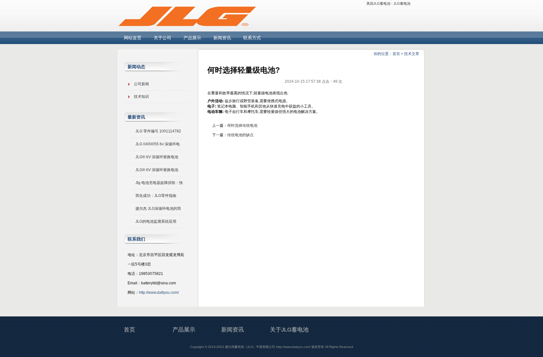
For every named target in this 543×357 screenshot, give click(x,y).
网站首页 (132, 37)
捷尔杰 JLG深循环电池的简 (158, 208)
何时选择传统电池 (242, 125)
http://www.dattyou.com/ (159, 292)
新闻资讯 (222, 37)
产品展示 (192, 37)
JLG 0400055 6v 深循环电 (157, 144)
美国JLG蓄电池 (378, 3)
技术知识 (141, 96)
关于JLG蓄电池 (289, 329)
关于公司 (162, 37)
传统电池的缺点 (240, 135)
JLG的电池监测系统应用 (155, 221)
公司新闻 (141, 84)
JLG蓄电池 (401, 3)
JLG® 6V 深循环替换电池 (156, 157)
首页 (396, 54)
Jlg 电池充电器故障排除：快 (159, 183)
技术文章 (411, 54)
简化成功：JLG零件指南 (155, 195)
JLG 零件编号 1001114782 (158, 131)
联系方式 (252, 37)
